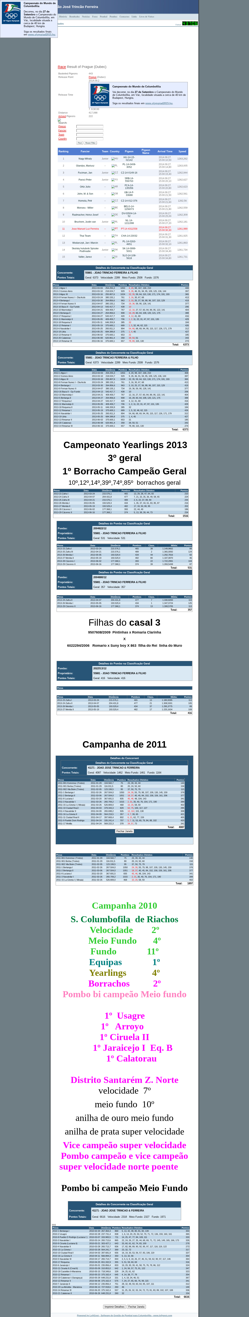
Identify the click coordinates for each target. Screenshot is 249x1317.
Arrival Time (165, 151)
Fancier (85, 151)
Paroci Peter (85, 179)
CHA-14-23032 (129, 235)
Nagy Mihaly (85, 158)
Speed (182, 151)
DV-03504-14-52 (129, 215)
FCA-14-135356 (129, 186)
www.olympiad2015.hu (41, 34)
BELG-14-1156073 (129, 208)
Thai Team (85, 235)
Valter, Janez (85, 256)
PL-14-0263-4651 (129, 243)
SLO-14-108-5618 (129, 257)
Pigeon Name (146, 151)
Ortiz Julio (85, 186)
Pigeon (129, 151)
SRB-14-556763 (129, 179)
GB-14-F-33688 (129, 193)
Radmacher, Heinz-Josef (85, 214)
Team (105, 151)
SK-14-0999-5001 (129, 250)
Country (114, 151)
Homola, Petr (85, 200)
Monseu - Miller (85, 207)
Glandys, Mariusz (85, 165)
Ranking (63, 151)
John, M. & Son (85, 193)
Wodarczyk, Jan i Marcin (85, 242)
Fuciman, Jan (85, 172)
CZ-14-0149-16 (129, 172)
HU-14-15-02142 (129, 158)
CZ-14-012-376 (129, 200)
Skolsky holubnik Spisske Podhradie (85, 250)
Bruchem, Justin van (85, 221)
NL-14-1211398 (129, 222)
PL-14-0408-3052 (129, 165)
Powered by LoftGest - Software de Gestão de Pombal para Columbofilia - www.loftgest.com (124, 1315)
